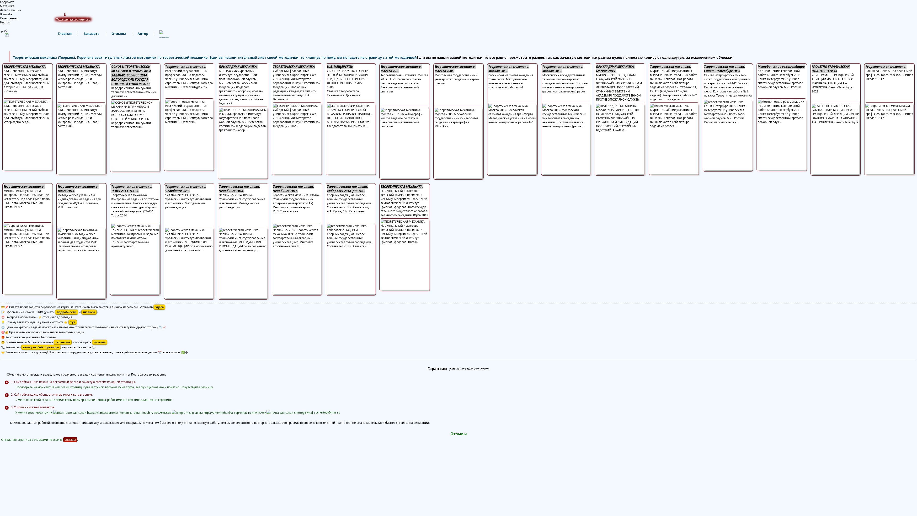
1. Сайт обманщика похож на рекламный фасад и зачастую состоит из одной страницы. (73, 382)
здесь (159, 307)
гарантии (62, 342)
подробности (66, 312)
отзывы (100, 342)
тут (72, 322)
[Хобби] (159, 34)
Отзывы (70, 440)
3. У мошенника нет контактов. (33, 407)
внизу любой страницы (41, 347)
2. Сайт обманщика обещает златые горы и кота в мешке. (52, 394)
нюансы (89, 312)
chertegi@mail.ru (328, 412)
